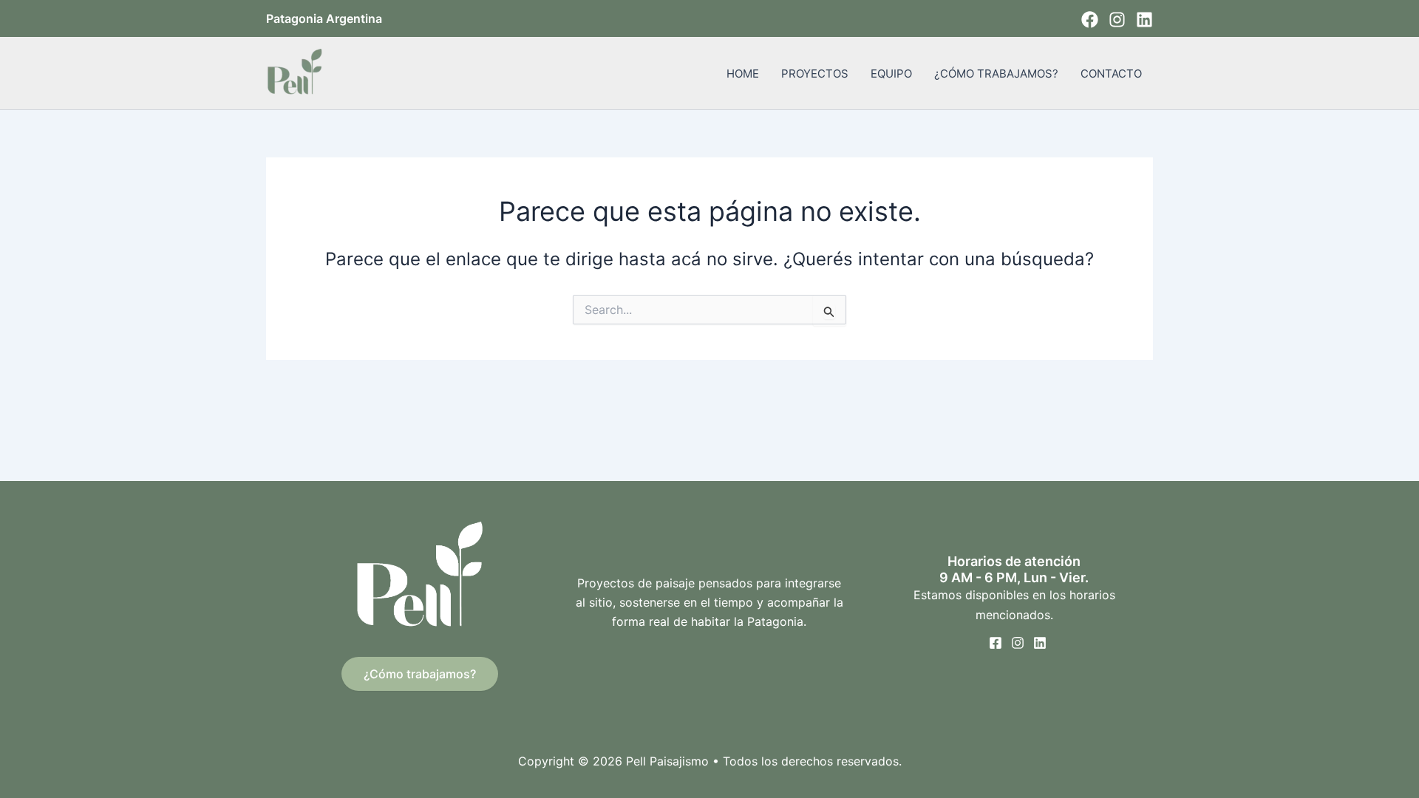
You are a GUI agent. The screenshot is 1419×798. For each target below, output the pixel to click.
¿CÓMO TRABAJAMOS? (996, 73)
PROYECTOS (814, 73)
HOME (742, 73)
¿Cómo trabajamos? (420, 673)
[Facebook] (1089, 19)
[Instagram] (1117, 19)
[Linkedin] (1144, 19)
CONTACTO (1111, 73)
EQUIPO (891, 73)
